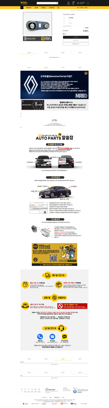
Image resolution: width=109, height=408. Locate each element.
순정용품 (36, 7)
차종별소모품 (28, 7)
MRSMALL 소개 (45, 397)
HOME (72, 10)
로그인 (78, 7)
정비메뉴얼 (43, 7)
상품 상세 (46, 52)
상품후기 (35, 391)
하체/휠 (79, 10)
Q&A (58, 7)
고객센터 (85, 7)
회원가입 (81, 7)
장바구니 (73, 3)
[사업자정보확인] (59, 399)
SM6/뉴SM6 (75, 10)
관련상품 (29, 52)
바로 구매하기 (76, 37)
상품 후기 (63, 52)
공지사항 (28, 391)
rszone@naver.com (69, 400)
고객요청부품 (51, 7)
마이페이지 (68, 4)
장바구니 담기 (76, 40)
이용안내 (50, 397)
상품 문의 (80, 52)
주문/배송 (39, 391)
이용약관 (63, 397)
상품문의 (32, 391)
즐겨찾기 (25, 391)
